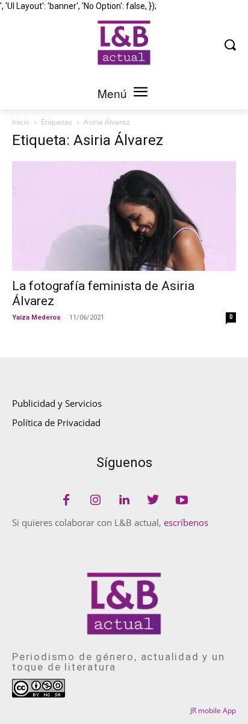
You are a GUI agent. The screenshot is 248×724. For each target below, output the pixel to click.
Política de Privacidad (56, 422)
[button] (230, 44)
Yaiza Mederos (36, 317)
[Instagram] (95, 500)
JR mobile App (213, 710)
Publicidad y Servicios (57, 403)
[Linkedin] (124, 500)
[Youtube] (181, 500)
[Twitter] (152, 500)
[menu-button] (140, 93)
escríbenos (186, 522)
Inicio (20, 122)
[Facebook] (66, 500)
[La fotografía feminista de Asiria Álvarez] (124, 216)
